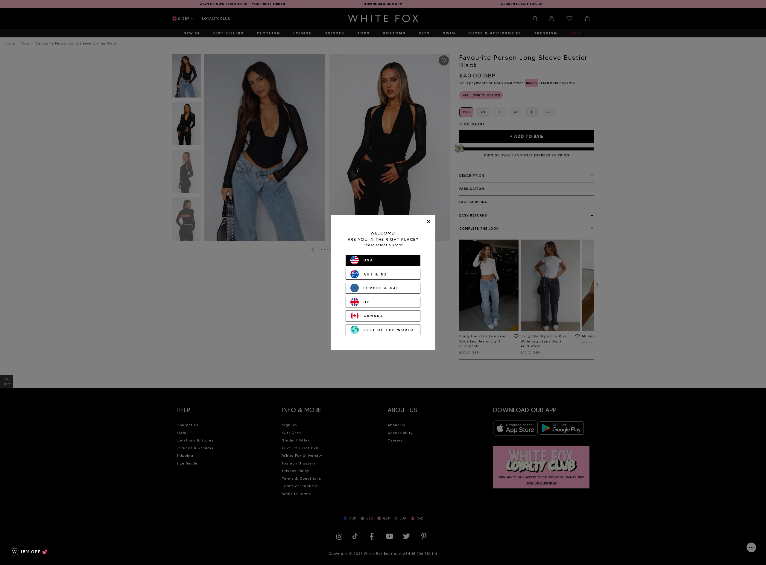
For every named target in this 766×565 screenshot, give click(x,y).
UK (367, 302)
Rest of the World (389, 330)
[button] (29, 552)
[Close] (428, 221)
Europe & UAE (381, 288)
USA (368, 260)
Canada (374, 316)
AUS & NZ (375, 274)
